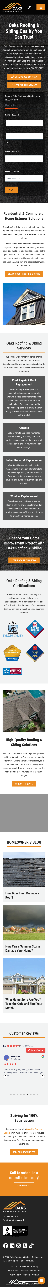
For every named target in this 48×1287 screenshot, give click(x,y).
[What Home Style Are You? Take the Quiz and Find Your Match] (24, 975)
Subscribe (24, 1266)
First (7, 129)
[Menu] (40, 7)
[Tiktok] (31, 1245)
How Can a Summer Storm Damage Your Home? (22, 948)
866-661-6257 (37, 68)
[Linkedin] (12, 1245)
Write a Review (37, 1050)
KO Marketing (9, 1260)
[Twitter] (25, 1245)
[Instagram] (18, 1245)
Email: (13, 1220)
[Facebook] (6, 1245)
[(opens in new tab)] (13, 628)
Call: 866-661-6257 (11, 1216)
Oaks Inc (14, 1266)
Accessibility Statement (31, 1270)
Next (12, 189)
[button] (5, 1076)
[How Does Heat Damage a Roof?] (24, 869)
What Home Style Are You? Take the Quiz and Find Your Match (23, 1003)
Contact (35, 1274)
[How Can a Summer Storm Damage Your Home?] (24, 922)
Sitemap (34, 1266)
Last (7, 142)
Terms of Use (12, 1270)
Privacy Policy (15, 1274)
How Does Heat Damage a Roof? (22, 895)
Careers (26, 1274)
